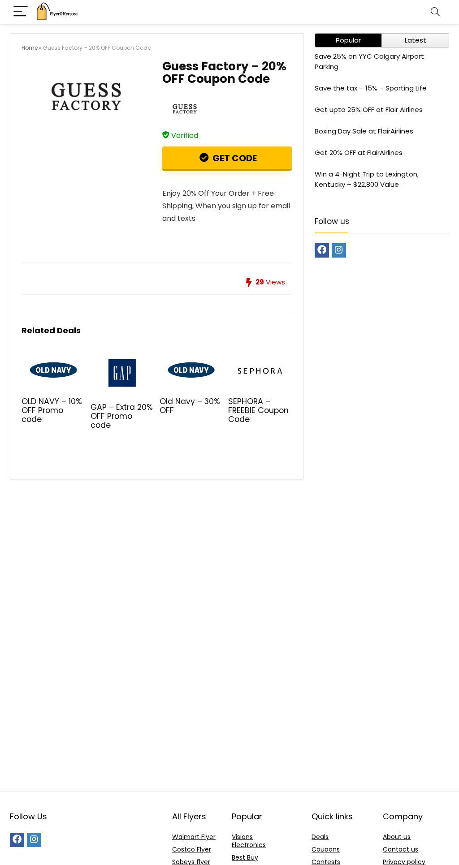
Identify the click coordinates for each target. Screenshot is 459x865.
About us (397, 836)
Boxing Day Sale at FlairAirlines (364, 131)
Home (30, 48)
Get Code (234, 158)
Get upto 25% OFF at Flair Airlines (369, 109)
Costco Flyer (191, 849)
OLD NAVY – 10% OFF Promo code (52, 410)
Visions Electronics (249, 840)
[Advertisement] (229, 719)
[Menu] (20, 12)
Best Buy (245, 857)
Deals (320, 836)
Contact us (400, 849)
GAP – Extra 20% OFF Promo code (122, 416)
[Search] (435, 12)
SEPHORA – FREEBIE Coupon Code (258, 410)
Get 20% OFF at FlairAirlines (359, 152)
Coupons (326, 849)
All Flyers (189, 816)
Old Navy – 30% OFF (190, 406)
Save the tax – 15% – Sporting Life (371, 88)
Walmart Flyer (194, 836)
